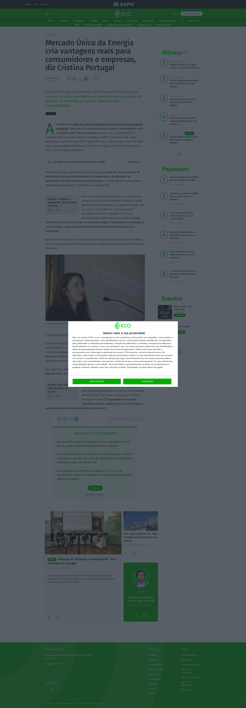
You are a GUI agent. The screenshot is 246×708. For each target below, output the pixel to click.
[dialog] (123, 354)
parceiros (97, 337)
